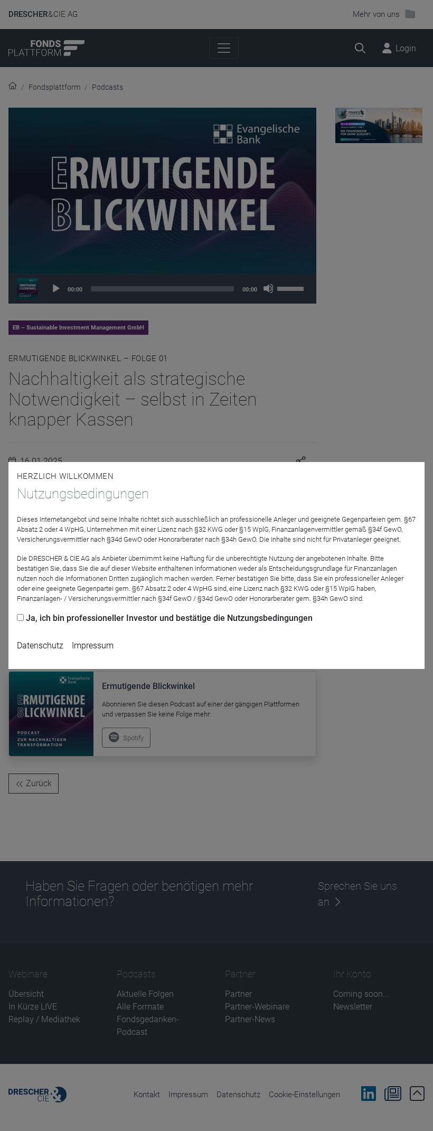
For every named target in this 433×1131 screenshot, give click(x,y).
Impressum (93, 645)
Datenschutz (40, 645)
